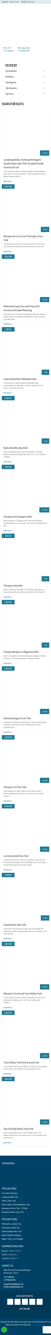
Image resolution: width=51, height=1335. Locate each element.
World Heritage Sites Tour (12, 1231)
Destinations (11, 71)
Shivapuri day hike (13, 585)
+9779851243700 (24, 51)
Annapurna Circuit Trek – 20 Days (15, 1208)
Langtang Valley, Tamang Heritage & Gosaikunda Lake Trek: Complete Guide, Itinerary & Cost (24, 163)
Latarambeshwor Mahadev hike (20, 379)
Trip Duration (11, 88)
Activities (9, 76)
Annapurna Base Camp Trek (12, 1212)
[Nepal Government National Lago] (10, 1302)
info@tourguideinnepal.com (13, 1287)
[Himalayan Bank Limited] (33, 1314)
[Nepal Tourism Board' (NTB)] (25, 1302)
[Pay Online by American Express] (28, 1314)
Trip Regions (10, 82)
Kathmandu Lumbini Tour (11, 1224)
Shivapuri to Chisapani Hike (18, 516)
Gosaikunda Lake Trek (15, 924)
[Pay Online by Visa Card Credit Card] (16, 1314)
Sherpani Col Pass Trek (15, 787)
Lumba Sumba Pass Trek (16, 856)
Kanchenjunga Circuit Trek (17, 718)
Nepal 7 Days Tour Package (12, 1239)
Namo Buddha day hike (16, 447)
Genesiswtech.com (38, 1325)
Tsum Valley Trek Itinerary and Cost (21, 1062)
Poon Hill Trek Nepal (9, 1193)
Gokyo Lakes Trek (9, 1201)
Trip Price (9, 93)
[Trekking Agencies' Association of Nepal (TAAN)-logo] (32, 1302)
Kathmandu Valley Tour (11, 1228)
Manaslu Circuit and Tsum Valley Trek (23, 993)
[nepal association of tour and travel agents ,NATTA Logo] (18, 1302)
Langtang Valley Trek (10, 1197)
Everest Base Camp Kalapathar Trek (16, 1205)
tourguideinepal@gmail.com (13, 1284)
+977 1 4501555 (8, 51)
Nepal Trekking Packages (11, 1235)
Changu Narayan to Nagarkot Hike (21, 651)
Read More (7, 181)
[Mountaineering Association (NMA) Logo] (40, 1302)
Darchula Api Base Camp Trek (18, 1128)
